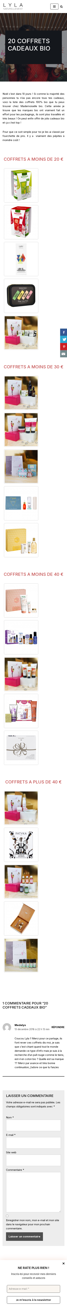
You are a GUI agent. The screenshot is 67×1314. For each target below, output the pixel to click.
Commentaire (15, 1169)
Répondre (58, 1027)
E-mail (10, 1135)
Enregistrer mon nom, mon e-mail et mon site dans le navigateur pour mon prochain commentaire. (32, 1224)
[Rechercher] (61, 6)
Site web (11, 1152)
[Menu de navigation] (54, 6)
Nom (10, 1117)
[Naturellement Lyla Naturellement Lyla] (13, 6)
